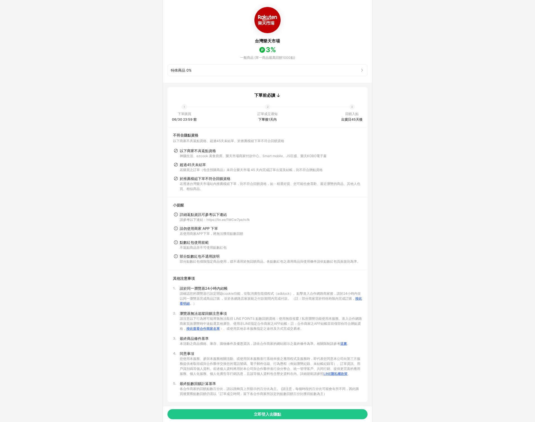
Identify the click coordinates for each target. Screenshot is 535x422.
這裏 (343, 343)
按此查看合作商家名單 (203, 328)
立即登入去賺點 (267, 414)
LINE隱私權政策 (335, 374)
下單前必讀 (264, 95)
